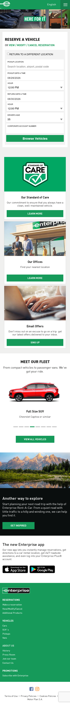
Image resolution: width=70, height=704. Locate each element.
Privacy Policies (28, 696)
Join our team (9, 658)
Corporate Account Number (21, 126)
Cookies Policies (48, 696)
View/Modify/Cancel (12, 608)
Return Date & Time (16, 94)
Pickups (6, 633)
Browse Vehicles (35, 138)
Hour (10, 83)
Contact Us (8, 662)
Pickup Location (15, 61)
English (51, 4)
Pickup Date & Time (16, 73)
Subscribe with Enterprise (15, 675)
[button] (15, 426)
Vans (4, 637)
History (6, 650)
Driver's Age (13, 115)
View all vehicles (35, 439)
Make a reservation (12, 604)
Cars (4, 625)
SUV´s (5, 629)
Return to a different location (31, 54)
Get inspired (18, 525)
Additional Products (12, 612)
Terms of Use (11, 696)
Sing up (35, 342)
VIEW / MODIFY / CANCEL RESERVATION (32, 45)
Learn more (35, 213)
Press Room (8, 654)
